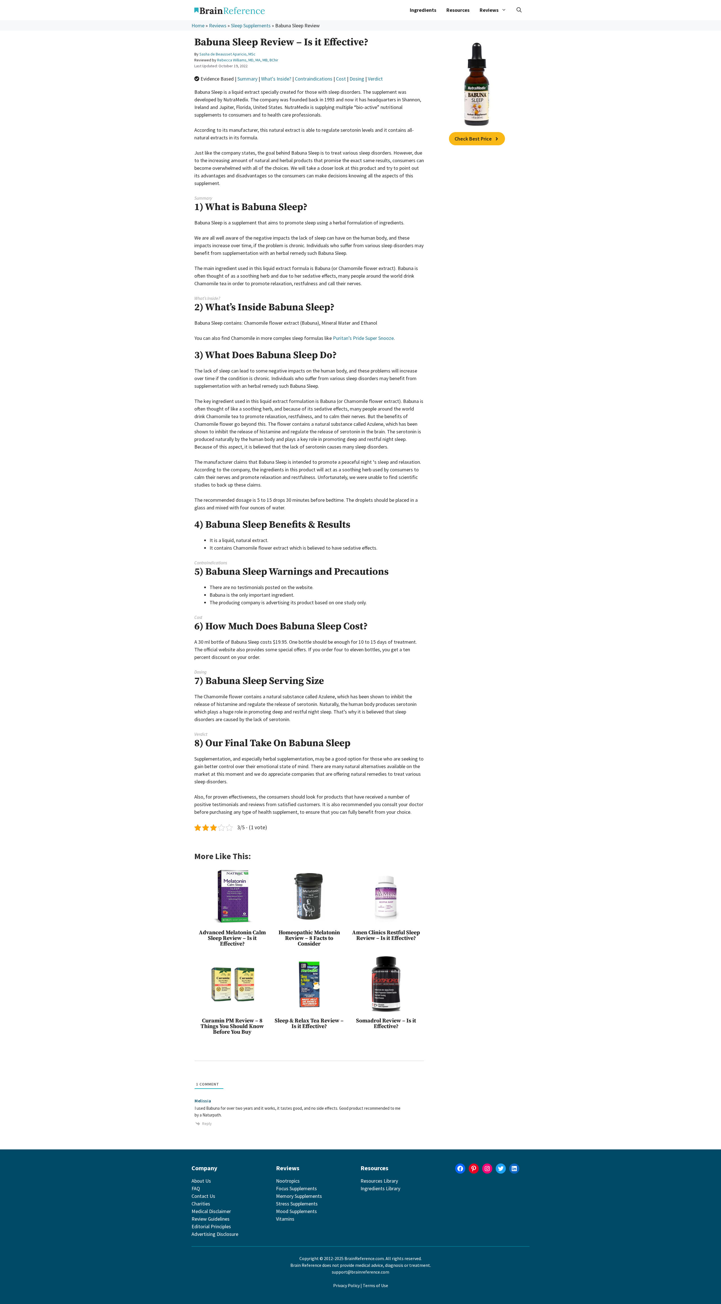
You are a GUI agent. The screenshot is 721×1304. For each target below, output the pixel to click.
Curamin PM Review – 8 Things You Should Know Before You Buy (232, 1026)
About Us (201, 1181)
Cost (341, 78)
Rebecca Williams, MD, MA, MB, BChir (247, 60)
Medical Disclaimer (211, 1211)
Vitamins (285, 1219)
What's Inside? (276, 78)
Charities (201, 1203)
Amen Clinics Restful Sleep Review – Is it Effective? (386, 935)
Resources (457, 10)
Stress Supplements (297, 1203)
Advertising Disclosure (215, 1234)
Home (198, 25)
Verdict (375, 78)
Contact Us (203, 1196)
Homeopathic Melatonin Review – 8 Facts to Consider (309, 938)
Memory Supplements (299, 1196)
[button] (519, 10)
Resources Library (379, 1181)
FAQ (196, 1188)
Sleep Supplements (251, 25)
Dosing (357, 78)
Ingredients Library (380, 1188)
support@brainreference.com (360, 1272)
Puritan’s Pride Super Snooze (363, 338)
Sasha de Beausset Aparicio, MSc (227, 54)
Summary (247, 78)
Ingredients (423, 10)
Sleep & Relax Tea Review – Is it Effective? (309, 1023)
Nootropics (288, 1181)
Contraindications (313, 78)
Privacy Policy (346, 1285)
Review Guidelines (211, 1219)
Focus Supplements (296, 1188)
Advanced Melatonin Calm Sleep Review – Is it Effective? (232, 938)
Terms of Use (375, 1285)
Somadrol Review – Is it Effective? (386, 1023)
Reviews (217, 25)
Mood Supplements (296, 1211)
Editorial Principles (211, 1226)
